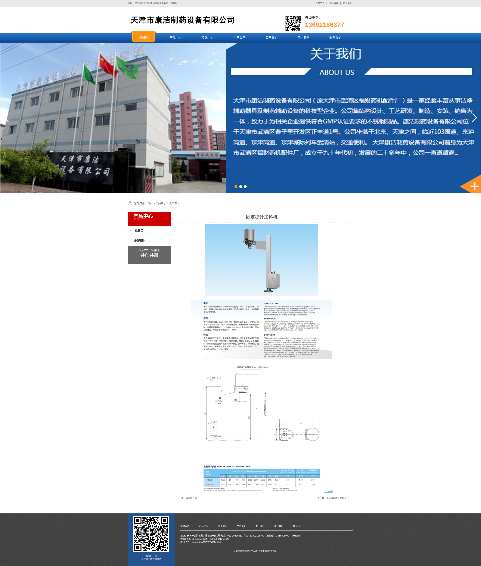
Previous (6, 117)
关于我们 (260, 526)
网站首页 (184, 526)
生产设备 (241, 526)
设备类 (173, 203)
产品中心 (161, 203)
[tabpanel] (240, 118)
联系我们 (297, 526)
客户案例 (278, 526)
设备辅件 (139, 240)
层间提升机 (191, 498)
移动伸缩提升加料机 (336, 498)
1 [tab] (235, 186)
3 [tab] (245, 186)
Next (474, 117)
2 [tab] (240, 186)
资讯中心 (222, 526)
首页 (150, 203)
